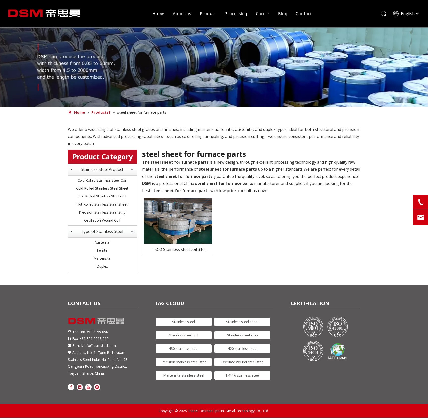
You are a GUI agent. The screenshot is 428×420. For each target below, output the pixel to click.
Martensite (102, 258)
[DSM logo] (96, 320)
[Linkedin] (80, 386)
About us (182, 13)
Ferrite (102, 250)
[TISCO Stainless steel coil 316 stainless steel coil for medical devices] (178, 220)
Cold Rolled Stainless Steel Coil (102, 180)
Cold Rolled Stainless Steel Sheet (102, 188)
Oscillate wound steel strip (242, 362)
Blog (282, 13)
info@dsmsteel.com (100, 345)
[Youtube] (88, 386)
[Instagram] (97, 386)
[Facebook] (71, 386)
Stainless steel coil (183, 335)
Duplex (102, 266)
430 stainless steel (183, 348)
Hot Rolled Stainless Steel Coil (102, 196)
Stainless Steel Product (102, 169)
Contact (304, 13)
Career (263, 13)
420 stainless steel (242, 348)
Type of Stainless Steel (102, 231)
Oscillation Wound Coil (102, 220)
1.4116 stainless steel (242, 375)
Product (208, 13)
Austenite (102, 242)
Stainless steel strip (242, 335)
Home (158, 13)
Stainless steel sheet (242, 321)
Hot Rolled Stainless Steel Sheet (102, 204)
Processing (236, 13)
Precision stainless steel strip (183, 362)
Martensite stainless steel (183, 375)
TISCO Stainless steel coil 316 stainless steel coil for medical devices (177, 250)
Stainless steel (183, 321)
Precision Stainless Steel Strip (102, 212)
